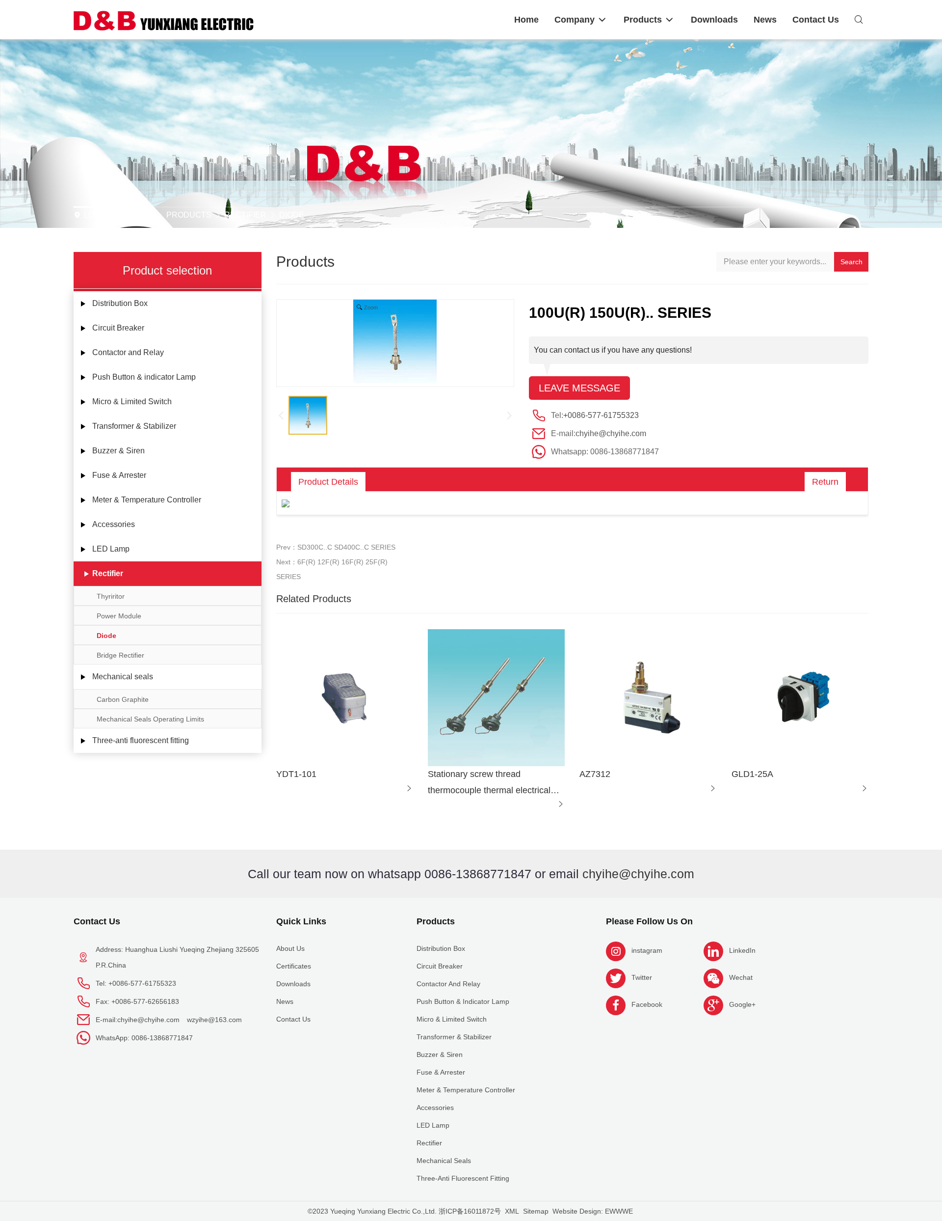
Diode (291, 215)
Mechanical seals (122, 676)
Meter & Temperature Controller (146, 500)
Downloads (293, 984)
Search (851, 262)
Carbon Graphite (123, 699)
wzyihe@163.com (214, 1020)
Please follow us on (649, 921)
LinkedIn (742, 950)
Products (188, 215)
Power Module (119, 616)
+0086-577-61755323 (601, 415)
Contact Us (97, 921)
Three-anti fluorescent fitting (140, 740)
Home (140, 215)
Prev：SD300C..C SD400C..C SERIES (335, 547)
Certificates (293, 966)
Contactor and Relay (128, 352)
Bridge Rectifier (120, 655)
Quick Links (301, 921)
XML (512, 1211)
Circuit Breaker (118, 328)
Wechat (741, 977)
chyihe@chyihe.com (611, 433)
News (284, 1001)
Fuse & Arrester (119, 475)
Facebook (646, 1004)
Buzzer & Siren (118, 450)
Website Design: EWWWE (592, 1211)
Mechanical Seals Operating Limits (150, 719)
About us (290, 948)
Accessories (113, 524)
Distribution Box (120, 303)
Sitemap (536, 1211)
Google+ (742, 1004)
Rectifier (245, 215)
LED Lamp (111, 549)
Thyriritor (111, 596)
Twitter (641, 977)
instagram (646, 950)
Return (825, 482)
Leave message (579, 388)
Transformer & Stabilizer (134, 426)
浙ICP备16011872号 (470, 1211)
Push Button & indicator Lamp (144, 377)
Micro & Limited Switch (132, 401)
